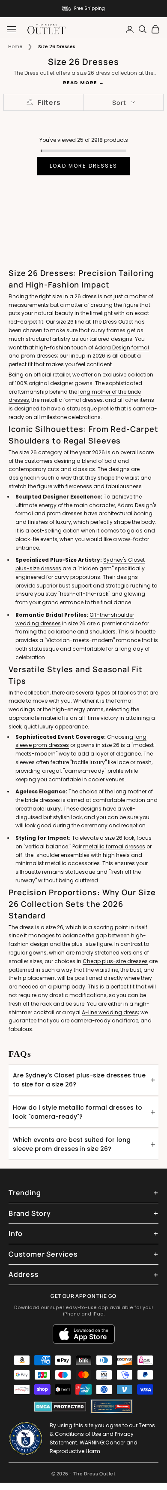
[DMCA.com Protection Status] (60, 1406)
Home (15, 46)
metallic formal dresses (114, 846)
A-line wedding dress (110, 1012)
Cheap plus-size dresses (115, 961)
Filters (49, 102)
